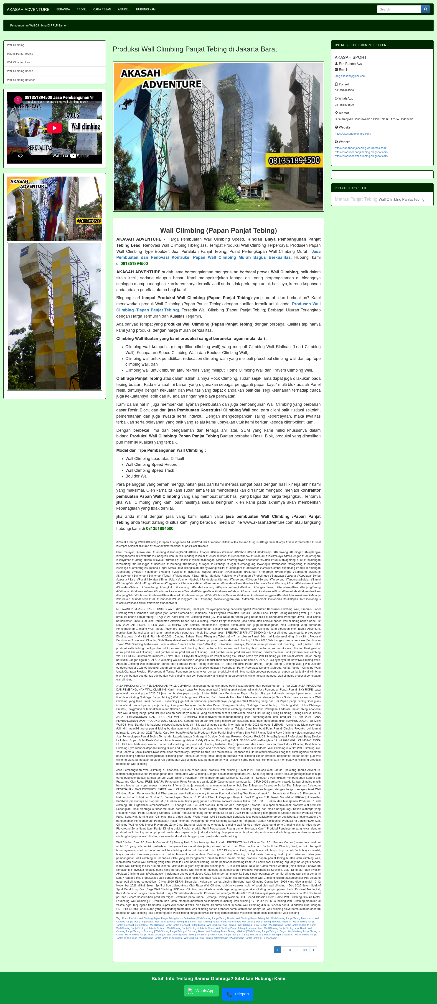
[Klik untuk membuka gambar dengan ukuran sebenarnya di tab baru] (218, 137)
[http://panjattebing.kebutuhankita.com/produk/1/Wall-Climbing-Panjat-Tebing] (54, 316)
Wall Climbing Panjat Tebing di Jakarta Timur (190, 928)
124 (304, 950)
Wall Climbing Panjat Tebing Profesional (219, 921)
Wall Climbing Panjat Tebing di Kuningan (160, 938)
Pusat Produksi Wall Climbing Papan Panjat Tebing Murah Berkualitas (158, 918)
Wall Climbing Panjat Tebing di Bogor (266, 931)
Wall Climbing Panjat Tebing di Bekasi (225, 931)
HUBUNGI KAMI (146, 9)
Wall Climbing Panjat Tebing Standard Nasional (266, 921)
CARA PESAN (102, 9)
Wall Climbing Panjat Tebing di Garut (228, 934)
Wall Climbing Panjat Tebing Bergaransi (175, 921)
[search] (425, 9)
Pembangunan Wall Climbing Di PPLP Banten (38, 25)
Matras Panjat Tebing (20, 53)
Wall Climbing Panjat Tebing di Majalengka (206, 938)
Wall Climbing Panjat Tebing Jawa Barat (285, 928)
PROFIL (81, 9)
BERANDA (63, 9)
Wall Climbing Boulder (21, 80)
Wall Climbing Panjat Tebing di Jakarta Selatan (140, 928)
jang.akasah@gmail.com (350, 76)
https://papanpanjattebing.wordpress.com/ (360, 148)
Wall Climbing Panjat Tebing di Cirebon (187, 934)
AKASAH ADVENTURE (28, 9)
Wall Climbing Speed (20, 71)
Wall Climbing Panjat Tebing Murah (215, 918)
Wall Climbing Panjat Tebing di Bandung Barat (179, 931)
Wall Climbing (15, 45)
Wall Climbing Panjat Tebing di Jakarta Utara (239, 928)
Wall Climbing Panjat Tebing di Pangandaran (253, 938)
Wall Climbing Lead (19, 62)
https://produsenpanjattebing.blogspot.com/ (361, 152)
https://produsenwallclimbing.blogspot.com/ (361, 156)
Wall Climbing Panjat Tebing (221, 925)
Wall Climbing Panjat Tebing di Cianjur (145, 934)
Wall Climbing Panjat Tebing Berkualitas (292, 918)
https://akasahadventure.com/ (353, 133)
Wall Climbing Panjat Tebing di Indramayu (271, 934)
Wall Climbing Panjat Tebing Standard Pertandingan (177, 925)
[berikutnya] (313, 949)
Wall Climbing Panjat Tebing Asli (252, 918)
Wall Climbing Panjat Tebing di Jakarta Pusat (292, 925)
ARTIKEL (123, 9)
